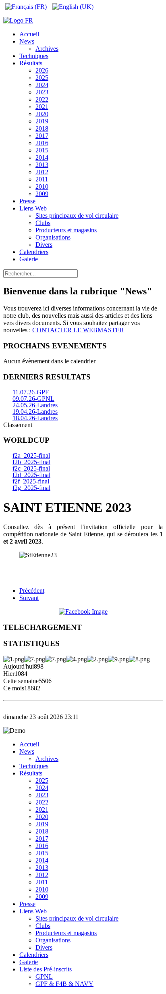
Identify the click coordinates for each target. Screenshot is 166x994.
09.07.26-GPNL (33, 398)
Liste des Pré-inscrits (45, 969)
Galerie (28, 259)
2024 (41, 84)
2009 (41, 193)
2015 (41, 150)
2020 (41, 113)
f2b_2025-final (31, 461)
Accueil (29, 34)
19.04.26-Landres (35, 411)
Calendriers (33, 251)
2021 (41, 106)
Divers (43, 244)
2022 (41, 99)
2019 (41, 121)
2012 (41, 172)
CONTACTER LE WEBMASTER (78, 330)
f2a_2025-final (31, 455)
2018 (41, 128)
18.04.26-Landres (35, 418)
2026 (41, 70)
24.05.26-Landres (35, 405)
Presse (27, 201)
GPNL (44, 976)
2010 (41, 186)
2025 (41, 77)
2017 (41, 135)
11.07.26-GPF (30, 392)
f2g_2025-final (31, 487)
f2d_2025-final (31, 474)
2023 (41, 92)
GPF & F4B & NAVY (64, 983)
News (26, 41)
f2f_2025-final (30, 481)
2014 (41, 157)
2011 (41, 179)
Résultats (30, 63)
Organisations (53, 237)
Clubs (42, 222)
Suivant (29, 597)
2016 (41, 143)
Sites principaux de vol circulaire (76, 215)
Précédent (31, 590)
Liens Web (33, 208)
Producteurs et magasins (66, 230)
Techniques (33, 55)
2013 (41, 164)
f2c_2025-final (31, 468)
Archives (46, 48)
